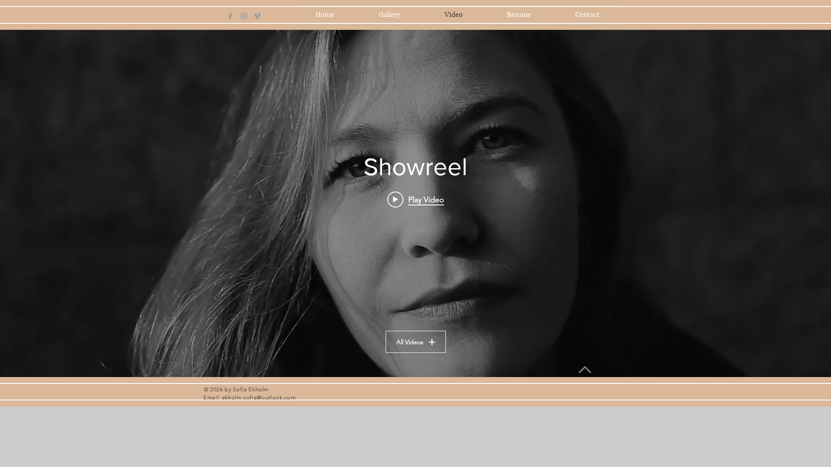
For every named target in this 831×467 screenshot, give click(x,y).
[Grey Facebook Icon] (230, 16)
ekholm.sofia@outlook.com (259, 397)
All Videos (409, 342)
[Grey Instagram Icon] (243, 16)
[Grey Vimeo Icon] (257, 16)
